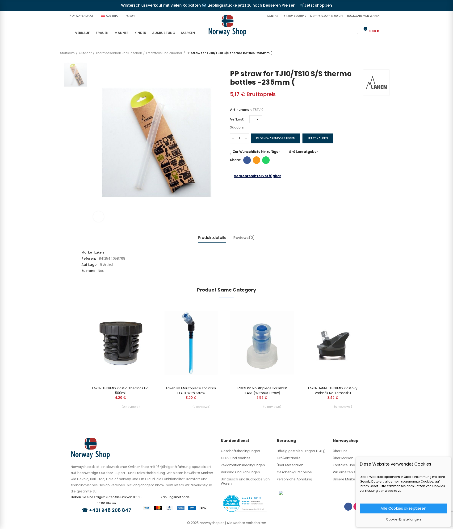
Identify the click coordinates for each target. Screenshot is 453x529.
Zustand (88, 270)
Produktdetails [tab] (212, 237)
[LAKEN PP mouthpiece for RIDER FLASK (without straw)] (262, 342)
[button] (273, 16)
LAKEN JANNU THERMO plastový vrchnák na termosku (332, 390)
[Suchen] (343, 31)
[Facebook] (348, 507)
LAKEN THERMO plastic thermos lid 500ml (120, 390)
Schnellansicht (140, 321)
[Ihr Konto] (350, 31)
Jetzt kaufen (317, 138)
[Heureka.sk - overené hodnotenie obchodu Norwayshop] (245, 503)
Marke (86, 252)
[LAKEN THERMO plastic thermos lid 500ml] (120, 342)
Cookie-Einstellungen (403, 519)
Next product (385, 62)
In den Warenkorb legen (275, 138)
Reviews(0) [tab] (244, 237)
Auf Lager (89, 264)
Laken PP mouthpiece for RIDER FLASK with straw (191, 390)
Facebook (247, 160)
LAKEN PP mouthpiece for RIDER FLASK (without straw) (262, 390)
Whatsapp (266, 160)
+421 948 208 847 (110, 510)
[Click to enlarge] (98, 216)
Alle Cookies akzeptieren (403, 508)
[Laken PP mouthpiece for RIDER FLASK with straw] (191, 342)
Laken (99, 252)
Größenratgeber (303, 151)
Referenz (88, 258)
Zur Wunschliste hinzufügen (257, 151)
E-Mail (256, 160)
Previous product (378, 62)
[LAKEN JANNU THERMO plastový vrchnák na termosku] (333, 342)
